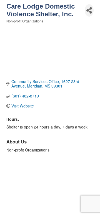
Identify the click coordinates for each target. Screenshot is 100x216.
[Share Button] (89, 10)
